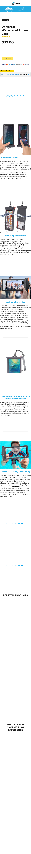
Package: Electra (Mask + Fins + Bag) (14, 602)
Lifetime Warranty (7, 814)
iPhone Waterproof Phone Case (12, 768)
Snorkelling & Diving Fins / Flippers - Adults (15, 829)
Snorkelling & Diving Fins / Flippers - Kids (15, 844)
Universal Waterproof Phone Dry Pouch (14, 736)
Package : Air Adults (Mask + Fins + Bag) (15, 630)
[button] (6, 36)
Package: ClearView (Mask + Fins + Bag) (15, 644)
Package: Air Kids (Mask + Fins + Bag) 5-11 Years (15, 692)
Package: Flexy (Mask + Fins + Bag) (13, 706)
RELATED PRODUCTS (15, 595)
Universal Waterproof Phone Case (13, 752)
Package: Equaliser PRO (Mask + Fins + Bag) (15, 617)
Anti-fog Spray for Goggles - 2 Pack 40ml (15, 798)
